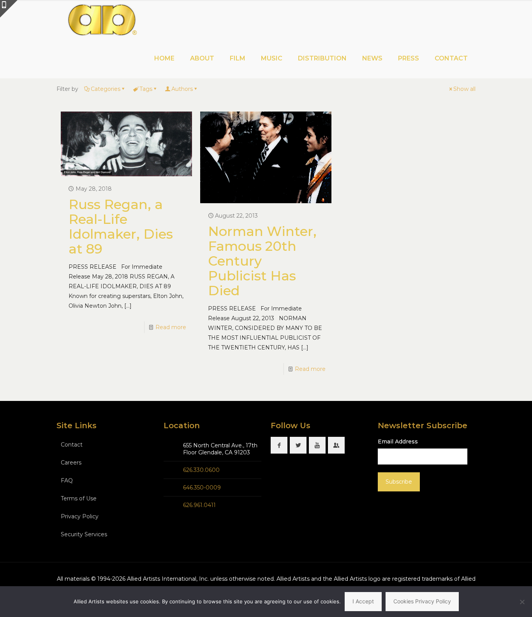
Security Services (84, 534)
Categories (105, 88)
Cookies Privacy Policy (422, 601)
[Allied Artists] (101, 19)
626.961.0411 (199, 505)
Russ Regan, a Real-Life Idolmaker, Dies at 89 (121, 226)
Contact (72, 444)
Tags (145, 88)
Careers (71, 462)
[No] (522, 602)
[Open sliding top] (9, 9)
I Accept (363, 601)
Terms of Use (79, 498)
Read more (170, 327)
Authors (182, 88)
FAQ (67, 480)
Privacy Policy (80, 516)
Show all (464, 88)
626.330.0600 (201, 469)
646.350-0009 (202, 487)
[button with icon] (279, 445)
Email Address (398, 441)
